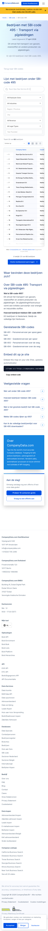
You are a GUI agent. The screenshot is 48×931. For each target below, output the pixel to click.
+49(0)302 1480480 (10, 572)
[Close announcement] (45, 10)
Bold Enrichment (8, 641)
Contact (5, 790)
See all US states (8, 874)
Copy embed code (13, 375)
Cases (4, 793)
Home (4, 18)
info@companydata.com (11, 548)
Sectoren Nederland (10, 756)
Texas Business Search (11, 859)
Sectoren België (8, 760)
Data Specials (7, 731)
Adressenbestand (9, 701)
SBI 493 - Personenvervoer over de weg (22, 343)
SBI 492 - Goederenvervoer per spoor (20, 339)
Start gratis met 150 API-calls (23, 12)
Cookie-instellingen (38, 902)
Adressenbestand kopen (11, 815)
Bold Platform (7, 652)
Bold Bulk (5, 644)
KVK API (5, 668)
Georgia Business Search (12, 863)
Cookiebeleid (7, 804)
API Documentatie (9, 679)
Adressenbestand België (11, 834)
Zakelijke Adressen (9, 720)
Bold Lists (5, 648)
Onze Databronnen (9, 797)
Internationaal (7, 764)
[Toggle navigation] (43, 4)
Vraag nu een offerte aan (24, 499)
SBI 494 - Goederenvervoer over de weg (22, 346)
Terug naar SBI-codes (13, 69)
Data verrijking (7, 705)
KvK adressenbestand (10, 837)
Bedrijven (5, 745)
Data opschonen (8, 698)
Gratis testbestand (9, 841)
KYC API (5, 672)
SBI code (12, 18)
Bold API (5, 637)
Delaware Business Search (12, 856)
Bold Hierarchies (8, 655)
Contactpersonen (8, 734)
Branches (5, 742)
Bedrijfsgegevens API (10, 676)
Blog (3, 786)
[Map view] (40, 143)
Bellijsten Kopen (8, 767)
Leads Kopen (7, 709)
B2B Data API (7, 694)
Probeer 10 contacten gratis (24, 493)
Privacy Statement (9, 801)
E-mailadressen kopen (10, 826)
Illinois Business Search (11, 867)
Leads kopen (7, 823)
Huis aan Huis (7, 749)
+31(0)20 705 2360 (9, 552)
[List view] (36, 143)
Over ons (5, 779)
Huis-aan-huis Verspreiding (13, 712)
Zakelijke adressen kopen (12, 819)
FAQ (3, 782)
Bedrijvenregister (9, 738)
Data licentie (6, 690)
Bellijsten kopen (8, 830)
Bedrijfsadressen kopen (11, 716)
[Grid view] (32, 143)
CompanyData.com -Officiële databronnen (22, 249)
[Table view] (29, 143)
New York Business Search (12, 870)
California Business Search (12, 852)
